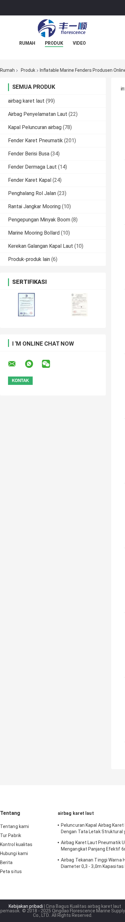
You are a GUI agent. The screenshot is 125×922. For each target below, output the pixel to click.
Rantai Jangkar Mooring (34, 206)
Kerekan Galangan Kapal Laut (40, 246)
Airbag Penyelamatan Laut (37, 114)
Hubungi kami (14, 853)
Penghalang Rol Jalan (32, 193)
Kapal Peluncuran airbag (35, 127)
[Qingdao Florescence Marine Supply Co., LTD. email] (16, 364)
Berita (6, 862)
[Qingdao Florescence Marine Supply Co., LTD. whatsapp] (33, 364)
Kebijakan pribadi (26, 906)
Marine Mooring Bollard (34, 233)
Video (79, 43)
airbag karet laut (26, 101)
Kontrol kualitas (16, 844)
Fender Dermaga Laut (32, 167)
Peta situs (11, 871)
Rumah (27, 43)
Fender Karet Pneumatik (35, 140)
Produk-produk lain (29, 259)
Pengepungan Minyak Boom (39, 220)
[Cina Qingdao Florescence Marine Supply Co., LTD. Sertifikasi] (26, 304)
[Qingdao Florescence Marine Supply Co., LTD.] (62, 28)
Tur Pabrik (10, 835)
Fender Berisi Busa (28, 154)
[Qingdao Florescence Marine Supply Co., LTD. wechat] (50, 364)
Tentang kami (14, 826)
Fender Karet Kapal (29, 180)
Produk (54, 43)
